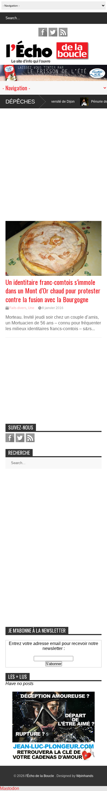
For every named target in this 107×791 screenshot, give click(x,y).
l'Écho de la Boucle (40, 776)
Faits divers (17, 308)
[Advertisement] (53, 161)
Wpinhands (84, 776)
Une (31, 308)
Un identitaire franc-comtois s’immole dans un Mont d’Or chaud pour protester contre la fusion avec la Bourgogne (52, 290)
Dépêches (20, 102)
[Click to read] (73, 101)
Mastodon (9, 788)
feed (63, 32)
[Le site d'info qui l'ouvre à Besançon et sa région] (56, 60)
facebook (42, 32)
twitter (53, 32)
